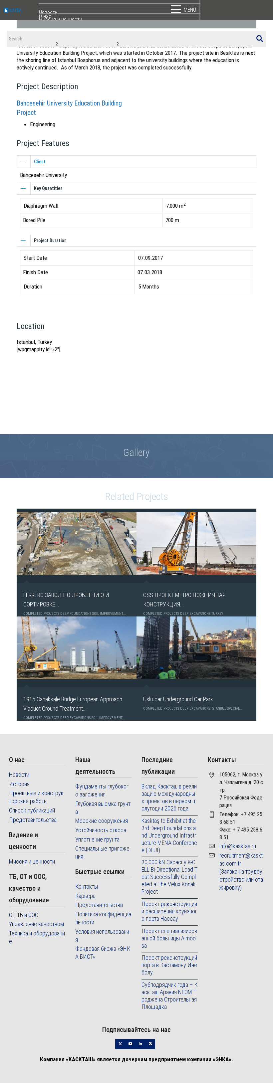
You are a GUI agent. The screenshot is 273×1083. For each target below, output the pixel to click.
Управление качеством (36, 923)
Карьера (85, 895)
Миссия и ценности (32, 861)
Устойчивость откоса (100, 830)
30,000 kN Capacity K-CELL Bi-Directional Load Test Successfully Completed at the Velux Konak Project (169, 877)
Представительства (33, 819)
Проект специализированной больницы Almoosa (169, 938)
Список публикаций (32, 810)
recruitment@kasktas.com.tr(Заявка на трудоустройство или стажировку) (241, 871)
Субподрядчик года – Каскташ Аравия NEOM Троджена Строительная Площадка (169, 995)
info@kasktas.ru (237, 846)
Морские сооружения (101, 820)
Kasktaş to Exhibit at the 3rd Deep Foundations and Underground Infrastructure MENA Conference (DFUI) (169, 835)
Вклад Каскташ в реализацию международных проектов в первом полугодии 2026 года (169, 797)
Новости (19, 774)
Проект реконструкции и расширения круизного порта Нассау (169, 911)
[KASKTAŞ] (21, 10)
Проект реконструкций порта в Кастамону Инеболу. (169, 965)
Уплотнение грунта (97, 839)
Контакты (86, 886)
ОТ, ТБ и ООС (23, 914)
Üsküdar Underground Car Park (178, 699)
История (19, 783)
